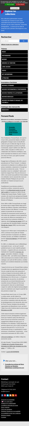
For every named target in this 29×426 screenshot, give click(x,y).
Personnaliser (15, 8)
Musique (4, 59)
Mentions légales (6, 415)
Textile (4, 70)
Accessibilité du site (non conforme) (11, 413)
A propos (3, 417)
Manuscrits (5, 110)
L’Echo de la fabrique (7, 337)
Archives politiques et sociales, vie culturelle (12, 101)
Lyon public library (8, 401)
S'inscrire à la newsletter (8, 399)
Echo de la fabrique (11, 238)
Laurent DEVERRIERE (12, 351)
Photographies (6, 55)
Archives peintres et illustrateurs (12, 93)
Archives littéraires (8, 85)
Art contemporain (7, 74)
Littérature (5, 78)
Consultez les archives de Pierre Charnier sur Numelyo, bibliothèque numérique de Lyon (14, 366)
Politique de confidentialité (8, 403)
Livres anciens (6, 67)
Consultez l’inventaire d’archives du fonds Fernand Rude (13, 130)
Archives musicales (7, 97)
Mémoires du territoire (8, 63)
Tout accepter (10, 4)
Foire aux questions (6, 409)
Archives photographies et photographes (14, 89)
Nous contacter (5, 407)
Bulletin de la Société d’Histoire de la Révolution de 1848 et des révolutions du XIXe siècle (14, 346)
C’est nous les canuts (15, 221)
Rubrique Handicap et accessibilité (10, 411)
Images (4, 52)
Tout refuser (20, 4)
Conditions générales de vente (9, 405)
